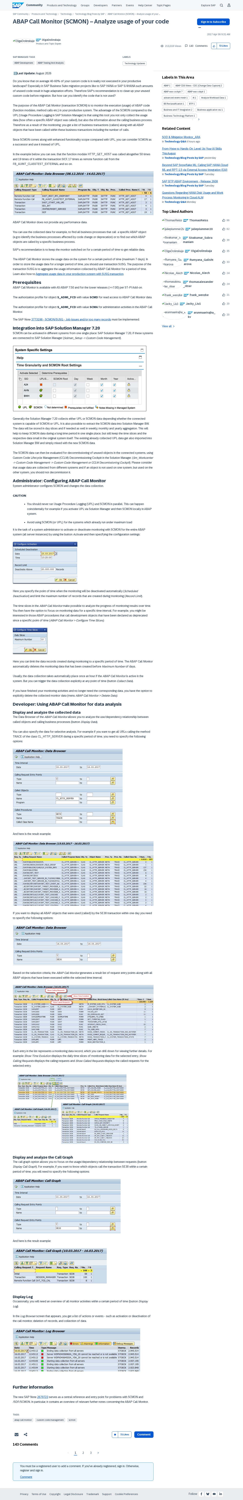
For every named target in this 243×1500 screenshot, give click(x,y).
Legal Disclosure (73, 1494)
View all (167, 326)
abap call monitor (23, 1420)
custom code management (50, 1420)
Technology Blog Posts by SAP (89, 14)
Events (130, 5)
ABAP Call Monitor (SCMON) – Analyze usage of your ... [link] (134, 14)
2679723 (42, 1397)
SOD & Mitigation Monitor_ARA (181, 137)
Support (107, 1494)
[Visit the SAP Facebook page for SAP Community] (201, 1494)
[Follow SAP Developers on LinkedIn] (220, 1494)
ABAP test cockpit (172, 91)
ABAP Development (23, 63)
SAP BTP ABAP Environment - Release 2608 (190, 181)
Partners (117, 5)
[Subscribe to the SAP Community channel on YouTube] (214, 1494)
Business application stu (209, 110)
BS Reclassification (173, 104)
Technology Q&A (175, 141)
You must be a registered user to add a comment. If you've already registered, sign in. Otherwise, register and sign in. (79, 1468)
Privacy (24, 1494)
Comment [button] (144, 1434)
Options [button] (199, 28)
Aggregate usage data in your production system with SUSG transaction (79, 274)
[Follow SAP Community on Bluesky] (207, 1494)
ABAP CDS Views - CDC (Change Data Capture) (197, 85)
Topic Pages (164, 5)
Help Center (145, 5)
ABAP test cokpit (195, 91)
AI (193, 98)
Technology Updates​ (135, 63)
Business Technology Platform (178, 116)
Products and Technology (61, 5)
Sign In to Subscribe (213, 21)
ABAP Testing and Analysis (51, 63)
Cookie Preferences (126, 1494)
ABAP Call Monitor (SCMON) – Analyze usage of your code (91, 21)
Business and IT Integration (177, 110)
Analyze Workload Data (212, 98)
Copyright (55, 1494)
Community (34, 5)
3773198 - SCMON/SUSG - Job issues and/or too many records (71, 319)
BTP (191, 104)
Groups (85, 5)
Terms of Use (38, 1494)
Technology (66, 14)
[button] (214, 46)
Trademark (92, 1494)
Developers (101, 5)
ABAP (166, 85)
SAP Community (20, 14)
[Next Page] (97, 1452)
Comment (26, 1476)
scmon (72, 1420)
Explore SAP (208, 5)
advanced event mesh (175, 98)
